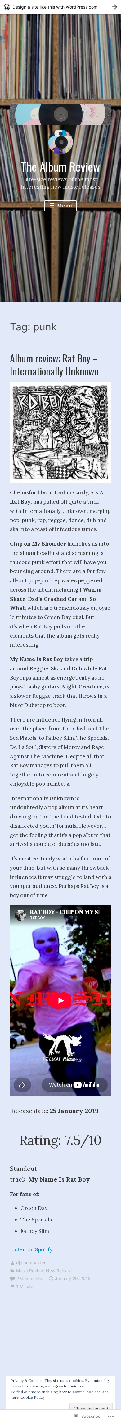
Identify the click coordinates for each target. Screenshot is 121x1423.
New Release (59, 1270)
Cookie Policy (32, 1397)
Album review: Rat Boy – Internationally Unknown (54, 364)
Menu (64, 205)
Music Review (29, 1270)
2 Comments (29, 1278)
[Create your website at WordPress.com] (60, 7)
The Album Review (60, 166)
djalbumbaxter (31, 1262)
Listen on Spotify (31, 1249)
